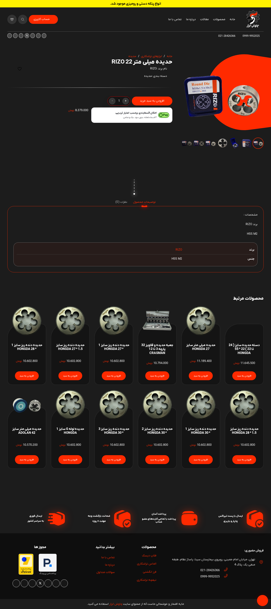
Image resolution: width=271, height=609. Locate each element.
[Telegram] (9, 35)
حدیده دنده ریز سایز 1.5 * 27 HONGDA (70, 347)
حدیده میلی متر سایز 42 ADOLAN (26, 431)
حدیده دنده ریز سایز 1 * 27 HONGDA (113, 347)
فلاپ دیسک (149, 555)
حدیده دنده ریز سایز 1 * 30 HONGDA (200, 431)
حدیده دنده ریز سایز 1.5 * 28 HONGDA (244, 431)
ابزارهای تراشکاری (151, 56)
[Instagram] (44, 35)
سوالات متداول (105, 572)
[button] (187, 60)
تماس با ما (108, 557)
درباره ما (110, 565)
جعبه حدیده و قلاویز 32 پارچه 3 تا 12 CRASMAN (157, 349)
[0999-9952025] (224, 577)
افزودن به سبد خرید (152, 101)
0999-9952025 (210, 577)
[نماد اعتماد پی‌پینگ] (48, 574)
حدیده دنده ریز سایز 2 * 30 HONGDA (157, 431)
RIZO (153, 69)
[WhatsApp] (38, 35)
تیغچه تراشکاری (146, 580)
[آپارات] (15, 35)
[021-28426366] (224, 570)
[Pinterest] (32, 35)
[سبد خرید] (12, 19)
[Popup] (22, 19)
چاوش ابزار (115, 604)
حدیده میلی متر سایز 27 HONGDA (200, 347)
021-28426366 (210, 570)
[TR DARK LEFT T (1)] (253, 19)
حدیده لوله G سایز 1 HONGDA (70, 431)
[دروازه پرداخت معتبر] (26, 574)
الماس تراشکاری (146, 564)
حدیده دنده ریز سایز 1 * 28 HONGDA (26, 347)
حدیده (132, 56)
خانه (169, 56)
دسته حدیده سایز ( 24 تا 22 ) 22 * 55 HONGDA (244, 349)
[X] (27, 35)
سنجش (10, 69)
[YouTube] (21, 35)
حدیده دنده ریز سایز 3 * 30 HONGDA (113, 431)
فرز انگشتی (149, 572)
